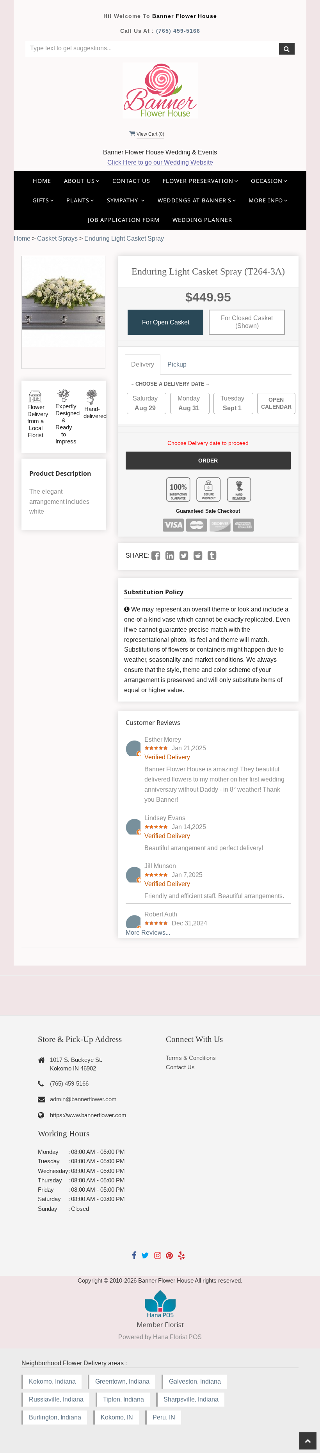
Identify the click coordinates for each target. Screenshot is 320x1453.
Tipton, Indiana (123, 1399)
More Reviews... (148, 932)
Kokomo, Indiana (52, 1381)
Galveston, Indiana (195, 1381)
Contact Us (131, 180)
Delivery (142, 364)
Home (42, 180)
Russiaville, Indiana (56, 1399)
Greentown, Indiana (122, 1381)
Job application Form (124, 219)
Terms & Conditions (191, 1057)
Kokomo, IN (117, 1417)
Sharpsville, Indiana (191, 1399)
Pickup (177, 364)
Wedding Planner (202, 219)
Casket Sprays (57, 238)
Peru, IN (164, 1417)
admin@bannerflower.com (83, 1099)
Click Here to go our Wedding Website (160, 162)
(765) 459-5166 (178, 31)
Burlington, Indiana (55, 1417)
